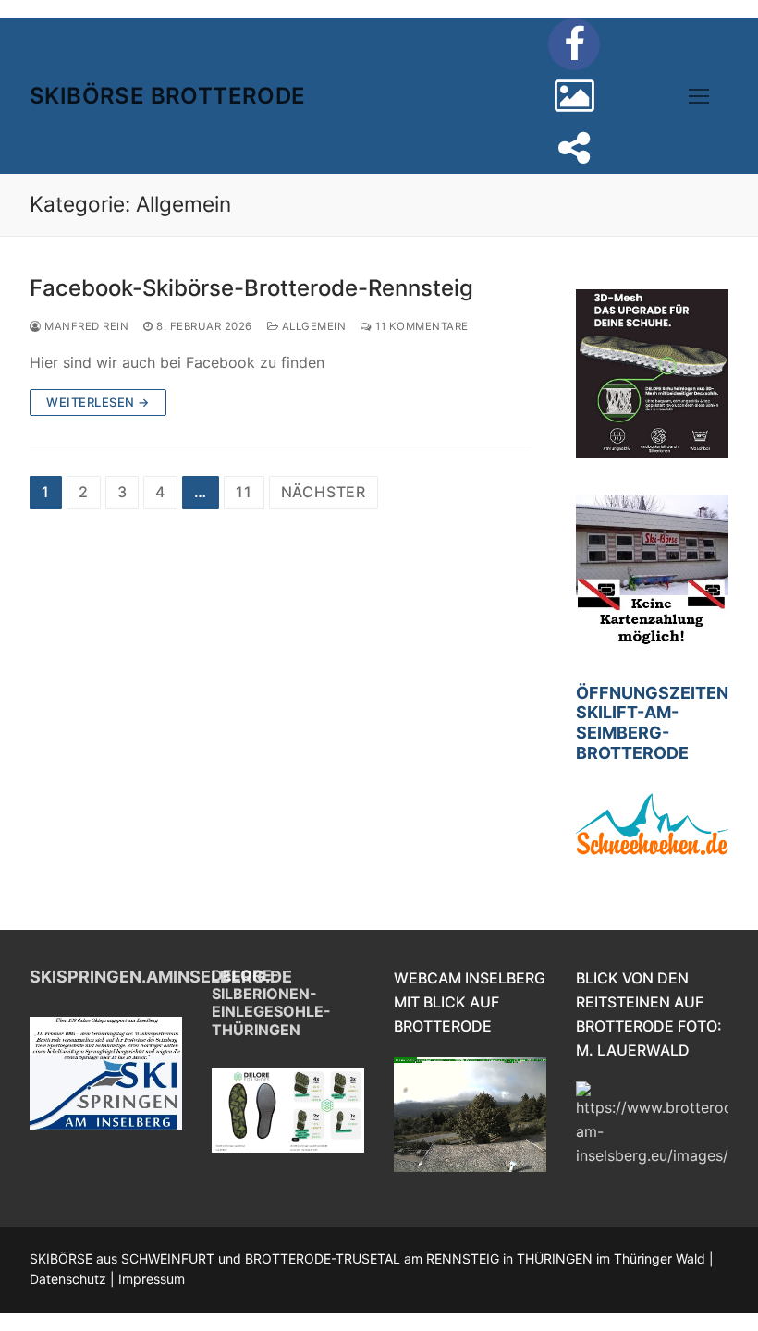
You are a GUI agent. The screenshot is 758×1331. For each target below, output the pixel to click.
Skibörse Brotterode (168, 95)
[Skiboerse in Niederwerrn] (574, 96)
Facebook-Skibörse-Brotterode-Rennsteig (251, 288)
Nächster (323, 491)
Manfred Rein (85, 326)
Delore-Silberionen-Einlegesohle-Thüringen (271, 1002)
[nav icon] (698, 96)
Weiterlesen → (98, 402)
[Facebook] (574, 44)
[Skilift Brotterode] (574, 148)
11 (244, 491)
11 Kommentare (421, 326)
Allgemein (312, 326)
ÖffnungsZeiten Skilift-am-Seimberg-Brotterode (652, 723)
